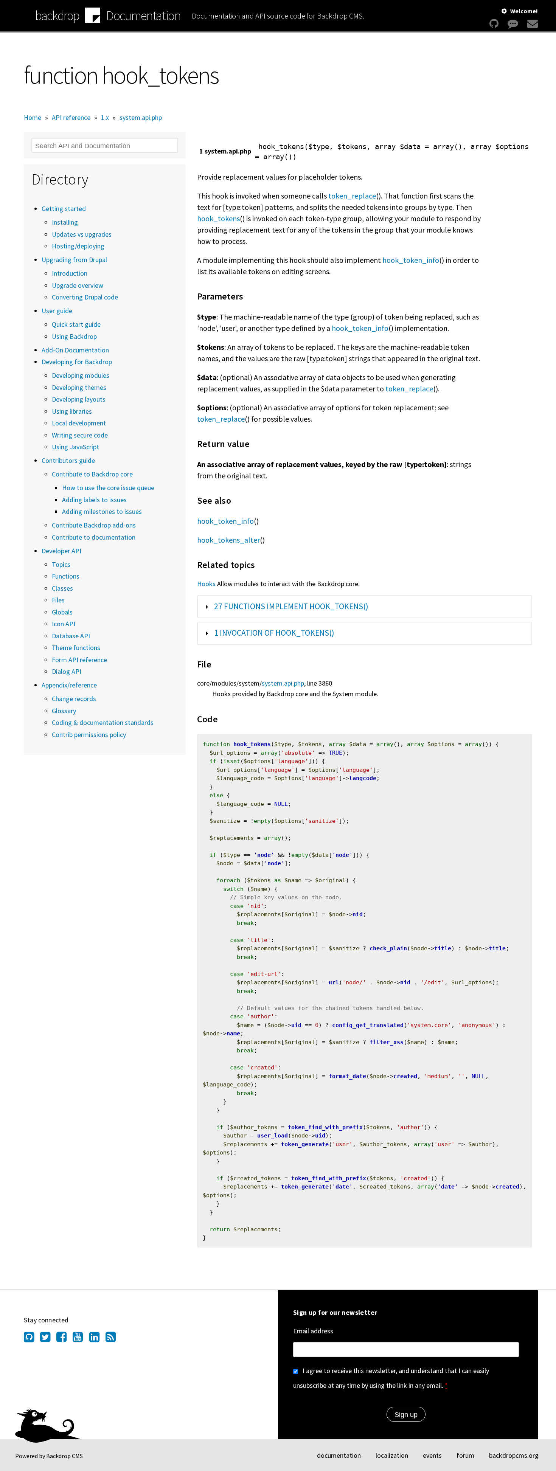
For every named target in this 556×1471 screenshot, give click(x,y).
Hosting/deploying (78, 246)
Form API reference (79, 659)
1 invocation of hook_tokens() (274, 633)
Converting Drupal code (85, 297)
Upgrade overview (77, 285)
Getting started (64, 208)
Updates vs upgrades (82, 234)
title (442, 948)
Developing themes (79, 387)
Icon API (63, 623)
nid (358, 914)
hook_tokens (218, 218)
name (233, 1033)
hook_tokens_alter (228, 540)
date (342, 1186)
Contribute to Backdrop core (92, 474)
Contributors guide (68, 460)
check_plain (388, 948)
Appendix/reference (69, 685)
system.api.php (141, 117)
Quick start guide (76, 324)
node (264, 855)
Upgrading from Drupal (74, 259)
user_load (272, 1135)
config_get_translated (368, 1025)
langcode (362, 778)
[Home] (92, 16)
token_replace (352, 195)
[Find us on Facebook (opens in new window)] (64, 1339)
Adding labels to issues (94, 499)
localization (392, 1455)
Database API (71, 636)
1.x (105, 117)
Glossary (64, 710)
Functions (65, 576)
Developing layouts (79, 399)
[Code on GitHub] (494, 23)
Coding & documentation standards (103, 722)
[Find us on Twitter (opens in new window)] (48, 1339)
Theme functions (76, 647)
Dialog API (66, 671)
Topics (61, 564)
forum (465, 1455)
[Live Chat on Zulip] (513, 23)
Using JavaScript (75, 446)
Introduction (69, 273)
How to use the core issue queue (108, 487)
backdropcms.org (514, 1455)
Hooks (206, 583)
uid (296, 1025)
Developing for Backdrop (77, 361)
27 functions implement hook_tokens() (291, 606)
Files (58, 600)
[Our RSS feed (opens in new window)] (114, 1339)
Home (32, 117)
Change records (74, 698)
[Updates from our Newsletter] (531, 23)
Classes (62, 588)
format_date (347, 1076)
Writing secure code (80, 435)
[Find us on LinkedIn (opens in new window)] (97, 1339)
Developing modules (80, 375)
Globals (62, 612)
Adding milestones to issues (102, 511)
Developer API (61, 550)
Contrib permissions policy (89, 734)
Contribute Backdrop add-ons (94, 525)
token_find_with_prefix (325, 1127)
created (405, 1076)
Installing (65, 222)
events (432, 1455)
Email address (313, 1331)
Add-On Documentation (75, 350)
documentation (339, 1455)
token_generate (305, 1144)
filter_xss (387, 1042)
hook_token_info (410, 260)
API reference (71, 117)
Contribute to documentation (93, 537)
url (334, 982)
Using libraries (72, 411)
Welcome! (524, 11)
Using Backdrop (74, 336)
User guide (57, 310)
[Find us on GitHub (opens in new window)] (32, 1339)
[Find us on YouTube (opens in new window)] (81, 1339)
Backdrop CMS (64, 1456)
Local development (79, 423)
